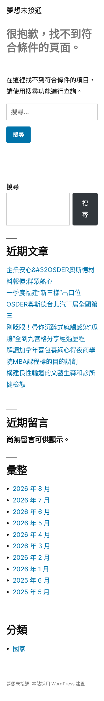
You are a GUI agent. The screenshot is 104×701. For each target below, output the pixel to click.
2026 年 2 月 (31, 557)
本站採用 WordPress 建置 (58, 684)
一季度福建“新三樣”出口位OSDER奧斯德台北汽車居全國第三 (52, 304)
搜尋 (12, 186)
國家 (19, 648)
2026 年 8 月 (31, 488)
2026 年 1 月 (31, 569)
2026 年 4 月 (31, 534)
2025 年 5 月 (31, 592)
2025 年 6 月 (31, 580)
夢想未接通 (24, 10)
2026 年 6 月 (31, 511)
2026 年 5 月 (31, 523)
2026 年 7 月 (31, 500)
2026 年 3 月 (31, 546)
